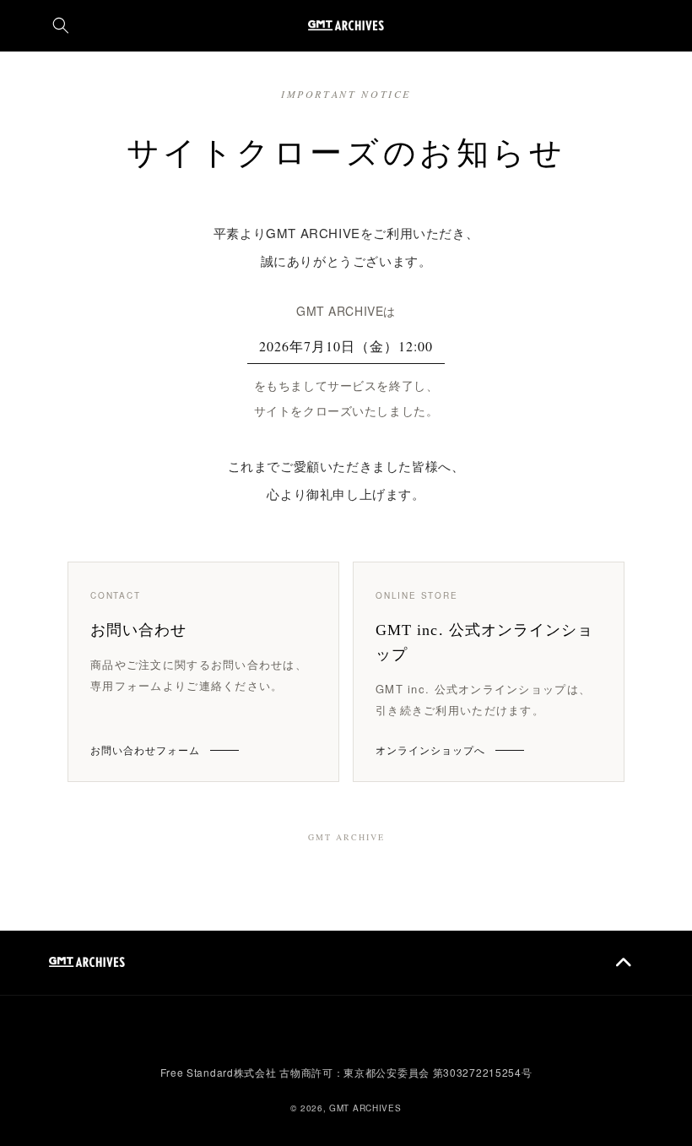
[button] (60, 25)
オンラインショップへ (430, 749)
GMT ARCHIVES (365, 1108)
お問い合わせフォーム (145, 749)
